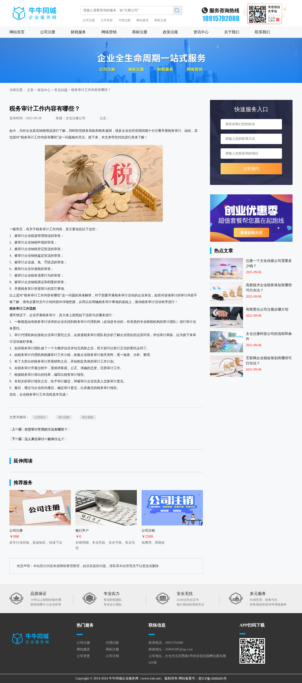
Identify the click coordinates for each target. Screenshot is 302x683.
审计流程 (64, 417)
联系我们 (262, 32)
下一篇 (38, 439)
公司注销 (112, 656)
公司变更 (107, 20)
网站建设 (142, 20)
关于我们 (231, 32)
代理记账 (124, 20)
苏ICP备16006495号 (212, 678)
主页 (30, 90)
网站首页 (17, 32)
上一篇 (39, 429)
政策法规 (170, 32)
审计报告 (87, 417)
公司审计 (40, 417)
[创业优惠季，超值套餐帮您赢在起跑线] (251, 218)
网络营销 (109, 32)
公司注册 (89, 20)
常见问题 (60, 90)
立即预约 (251, 168)
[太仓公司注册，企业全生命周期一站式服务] (151, 60)
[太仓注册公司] (43, 11)
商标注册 (160, 20)
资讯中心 (201, 32)
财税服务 (78, 32)
